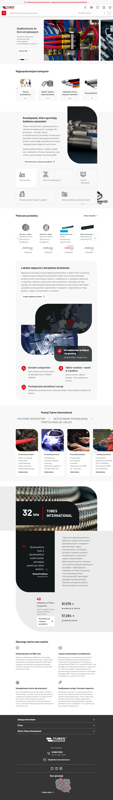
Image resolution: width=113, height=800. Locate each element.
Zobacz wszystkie (90, 216)
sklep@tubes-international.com (59, 760)
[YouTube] (52, 769)
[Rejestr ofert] (104, 7)
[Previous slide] (17, 89)
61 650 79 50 (57, 752)
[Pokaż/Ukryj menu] (4, 13)
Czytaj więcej (23, 472)
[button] (18, 59)
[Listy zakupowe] (97, 7)
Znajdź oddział (47, 792)
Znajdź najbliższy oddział (32, 296)
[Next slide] (96, 89)
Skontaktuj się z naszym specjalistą (38, 162)
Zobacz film (23, 51)
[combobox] (91, 13)
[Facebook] (61, 769)
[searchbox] (41, 13)
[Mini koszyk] (110, 7)
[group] (26, 238)
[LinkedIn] (56, 769)
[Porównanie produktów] (91, 7)
